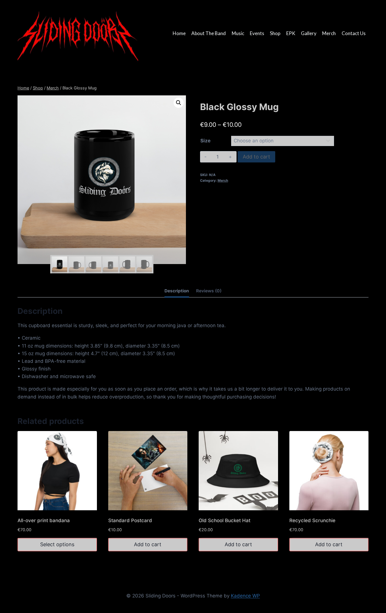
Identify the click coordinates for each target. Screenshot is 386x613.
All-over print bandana (44, 520)
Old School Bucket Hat (224, 520)
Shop (275, 33)
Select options (57, 544)
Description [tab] (176, 290)
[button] (179, 103)
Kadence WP (245, 596)
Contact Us (354, 33)
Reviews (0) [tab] (209, 290)
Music (238, 33)
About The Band (208, 33)
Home (179, 33)
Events (257, 33)
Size (205, 140)
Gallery (308, 33)
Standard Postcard (130, 520)
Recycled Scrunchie (312, 520)
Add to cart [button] (147, 544)
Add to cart (256, 157)
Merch (329, 33)
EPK (290, 33)
